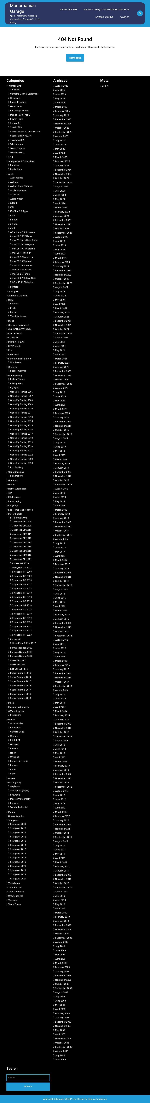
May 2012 (60, 803)
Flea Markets (16, 475)
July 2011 (60, 845)
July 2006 (60, 1055)
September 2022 (63, 283)
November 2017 (63, 526)
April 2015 (60, 656)
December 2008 (63, 975)
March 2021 (61, 358)
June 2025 (60, 144)
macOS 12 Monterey (22, 257)
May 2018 (60, 501)
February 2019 (62, 463)
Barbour (14, 303)
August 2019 (61, 438)
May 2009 (60, 954)
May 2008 (60, 1005)
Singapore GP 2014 (22, 597)
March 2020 (61, 409)
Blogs (11, 321)
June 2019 (60, 446)
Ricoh (13, 769)
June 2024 (60, 195)
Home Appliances (17, 488)
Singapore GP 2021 (22, 626)
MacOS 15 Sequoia (21, 269)
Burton (13, 312)
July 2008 (60, 996)
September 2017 (63, 535)
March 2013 (61, 761)
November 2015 (63, 627)
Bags (10, 300)
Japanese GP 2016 (21, 551)
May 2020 (60, 400)
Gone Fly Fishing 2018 (21, 438)
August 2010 (61, 891)
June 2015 (60, 648)
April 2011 (60, 858)
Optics (11, 719)
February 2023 (62, 262)
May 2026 (60, 98)
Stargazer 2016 (18, 853)
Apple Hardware (18, 190)
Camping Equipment (18, 325)
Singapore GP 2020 (22, 622)
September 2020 (63, 384)
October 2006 (62, 1042)
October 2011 (62, 833)
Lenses (14, 748)
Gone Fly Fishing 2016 (21, 429)
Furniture (14, 165)
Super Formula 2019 (20, 698)
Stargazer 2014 (18, 845)
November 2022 (63, 274)
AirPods (14, 182)
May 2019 (60, 451)
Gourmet (12, 480)
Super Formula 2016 (20, 685)
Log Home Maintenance (20, 509)
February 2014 (62, 715)
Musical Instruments (18, 707)
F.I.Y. (10, 350)
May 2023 (60, 249)
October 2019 (62, 430)
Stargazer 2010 (18, 828)
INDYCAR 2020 (17, 664)
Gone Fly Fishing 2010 (21, 408)
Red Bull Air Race (19, 669)
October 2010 (62, 883)
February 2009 (62, 967)
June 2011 (60, 849)
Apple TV (15, 194)
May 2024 (60, 199)
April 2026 (60, 102)
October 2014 (62, 682)
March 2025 (61, 157)
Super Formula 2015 (20, 681)
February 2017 (62, 564)
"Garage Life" (15, 86)
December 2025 (63, 119)
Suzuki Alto (16, 127)
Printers (14, 287)
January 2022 (62, 316)
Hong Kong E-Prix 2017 (24, 643)
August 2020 (61, 388)
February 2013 (62, 765)
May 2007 (60, 1030)
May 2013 (60, 753)
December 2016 (63, 572)
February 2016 (62, 614)
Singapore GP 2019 (22, 618)
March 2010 (61, 912)
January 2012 (62, 820)
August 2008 (61, 992)
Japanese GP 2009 (21, 525)
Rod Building (16, 467)
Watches (12, 900)
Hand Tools (16, 106)
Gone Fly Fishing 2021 (21, 450)
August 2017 (61, 539)
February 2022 (62, 312)
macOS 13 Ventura (21, 261)
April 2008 (60, 1009)
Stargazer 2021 (18, 870)
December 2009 (63, 925)
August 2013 (61, 740)
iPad (12, 215)
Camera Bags (17, 731)
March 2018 (61, 509)
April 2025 (60, 153)
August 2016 (61, 589)
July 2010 (60, 896)
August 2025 (61, 136)
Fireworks (15, 794)
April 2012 (60, 807)
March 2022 (61, 308)
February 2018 (62, 514)
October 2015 (62, 631)
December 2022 (63, 270)
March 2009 (61, 963)
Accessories (16, 177)
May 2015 (60, 652)
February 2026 (62, 111)
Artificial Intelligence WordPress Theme (64, 1099)
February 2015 (62, 665)
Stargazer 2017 (18, 857)
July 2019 (60, 442)
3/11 (10, 157)
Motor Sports (15, 514)
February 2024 (62, 211)
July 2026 (60, 90)
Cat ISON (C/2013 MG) (19, 329)
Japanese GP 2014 (21, 546)
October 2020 (62, 379)
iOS (12, 207)
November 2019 (63, 426)
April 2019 (60, 455)
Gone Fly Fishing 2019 (21, 442)
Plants (11, 812)
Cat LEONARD (15, 333)
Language (13, 505)
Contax (14, 736)
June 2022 (60, 295)
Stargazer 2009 (18, 824)
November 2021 (63, 325)
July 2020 (60, 392)
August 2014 (61, 690)
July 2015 (60, 644)
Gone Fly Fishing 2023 (21, 459)
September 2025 (63, 132)
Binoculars (15, 727)
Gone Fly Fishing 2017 (21, 434)
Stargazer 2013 (18, 841)
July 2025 (60, 140)
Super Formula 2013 (20, 673)
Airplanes (15, 786)
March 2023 (61, 258)
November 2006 (63, 1038)
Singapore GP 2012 (22, 588)
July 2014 (60, 694)
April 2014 (60, 707)
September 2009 (63, 938)
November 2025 (63, 123)
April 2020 (60, 405)
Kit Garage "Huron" (19, 110)
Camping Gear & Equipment (24, 93)
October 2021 (62, 329)
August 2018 (61, 488)
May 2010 (60, 904)
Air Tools (15, 89)
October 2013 (62, 732)
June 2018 (60, 497)
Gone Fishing (15, 375)
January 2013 (62, 770)
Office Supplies (16, 711)
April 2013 (60, 757)
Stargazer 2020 (18, 866)
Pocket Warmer (18, 370)
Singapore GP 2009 (22, 576)
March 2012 (61, 812)
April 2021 (60, 354)
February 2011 (62, 866)
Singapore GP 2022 (22, 630)
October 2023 (62, 228)
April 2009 (60, 959)
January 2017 (62, 568)
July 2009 (60, 946)
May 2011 (60, 854)
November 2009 (63, 929)
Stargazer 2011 (18, 832)
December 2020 (63, 371)
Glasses (14, 744)
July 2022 (60, 291)
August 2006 (61, 1051)
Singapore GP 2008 (22, 571)
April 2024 (60, 203)
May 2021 (60, 350)
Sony (12, 773)
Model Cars (16, 169)
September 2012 (63, 787)
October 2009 (62, 933)
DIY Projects (14, 346)
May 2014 (60, 703)
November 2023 (63, 224)
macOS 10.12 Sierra (22, 236)
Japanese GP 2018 (21, 555)
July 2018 (60, 493)
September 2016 (63, 585)
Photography (15, 782)
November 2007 (63, 1026)
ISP (10, 493)
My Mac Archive (104, 17)
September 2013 (63, 736)
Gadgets (12, 367)
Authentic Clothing (17, 295)
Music (11, 703)
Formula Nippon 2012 (21, 656)
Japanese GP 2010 (21, 530)
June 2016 (60, 598)
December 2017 (63, 522)
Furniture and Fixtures (19, 358)
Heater (11, 484)
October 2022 (62, 279)
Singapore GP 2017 (22, 609)
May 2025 (60, 149)
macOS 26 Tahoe (21, 274)
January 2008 (62, 1017)
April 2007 (60, 1034)
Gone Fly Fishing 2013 (21, 417)
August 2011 (61, 841)
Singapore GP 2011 (22, 584)
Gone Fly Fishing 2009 (21, 404)
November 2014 (63, 677)
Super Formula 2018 (20, 694)
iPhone (13, 224)
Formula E (15, 639)
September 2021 (63, 333)
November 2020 (63, 375)
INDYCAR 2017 (17, 660)
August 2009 (61, 942)
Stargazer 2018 (18, 862)
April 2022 (60, 304)
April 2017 (60, 556)
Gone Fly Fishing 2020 (21, 446)
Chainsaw (15, 98)
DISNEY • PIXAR (16, 342)
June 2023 (60, 245)
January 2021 (62, 367)
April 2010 (60, 908)
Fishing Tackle (17, 379)
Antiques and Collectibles (21, 161)
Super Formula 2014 (20, 677)
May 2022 (60, 300)
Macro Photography (20, 799)
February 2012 (62, 816)
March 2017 (61, 560)
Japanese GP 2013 (21, 542)
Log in (105, 86)
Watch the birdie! (19, 807)
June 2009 (60, 950)
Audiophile (13, 291)
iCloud (13, 203)
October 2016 (62, 581)
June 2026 (60, 94)
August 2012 (61, 791)
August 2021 (61, 337)
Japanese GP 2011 (21, 534)
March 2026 (61, 107)
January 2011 (62, 870)
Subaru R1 (15, 123)
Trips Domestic (16, 891)
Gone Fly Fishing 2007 (21, 396)
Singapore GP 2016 (22, 605)
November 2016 (63, 577)
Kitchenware (14, 497)
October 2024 (62, 178)
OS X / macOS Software (22, 232)
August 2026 (61, 86)
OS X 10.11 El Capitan (23, 282)
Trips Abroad (15, 887)
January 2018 (62, 518)
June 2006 (60, 1059)
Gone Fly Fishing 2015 (21, 425)
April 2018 (60, 505)
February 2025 (62, 161)
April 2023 (60, 253)
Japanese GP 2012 (21, 538)
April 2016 (60, 606)
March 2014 (61, 711)
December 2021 (63, 321)
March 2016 (61, 610)
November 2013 (63, 728)
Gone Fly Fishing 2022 (21, 454)
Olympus (14, 757)
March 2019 (61, 459)
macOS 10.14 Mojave (23, 244)
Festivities (13, 354)
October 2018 (62, 480)
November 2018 (63, 476)
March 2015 (61, 661)
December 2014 (63, 673)
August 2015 (61, 640)
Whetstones (16, 144)
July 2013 (60, 745)
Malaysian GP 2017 (22, 567)
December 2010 (63, 875)
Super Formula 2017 (20, 689)
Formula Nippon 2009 (21, 647)
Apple (11, 174)
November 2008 (63, 980)
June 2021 (60, 346)
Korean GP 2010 (20, 563)
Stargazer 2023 (18, 874)
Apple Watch (16, 198)
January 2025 (62, 165)
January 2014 (62, 719)
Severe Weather (16, 816)
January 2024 (62, 216)
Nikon (13, 752)
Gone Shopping (16, 472)
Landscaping (14, 501)
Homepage (76, 57)
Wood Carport (17, 148)
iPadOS (14, 219)
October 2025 (62, 127)
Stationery (15, 715)
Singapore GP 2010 (22, 580)
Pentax (13, 765)
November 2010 (63, 879)
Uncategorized (15, 896)
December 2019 (63, 421)
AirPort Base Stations (21, 186)
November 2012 (63, 778)
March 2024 (61, 207)
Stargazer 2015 (18, 849)
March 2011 (61, 862)
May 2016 (60, 602)
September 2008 (63, 988)
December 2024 (63, 169)
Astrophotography (19, 790)
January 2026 (62, 115)
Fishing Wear (16, 383)
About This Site (68, 9)
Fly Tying (14, 387)
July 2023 (60, 241)
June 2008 (60, 1000)
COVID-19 (124, 17)
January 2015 (62, 669)
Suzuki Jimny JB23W (20, 135)
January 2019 (62, 468)
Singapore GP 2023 (22, 635)
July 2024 (60, 191)
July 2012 (60, 795)
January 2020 (62, 417)
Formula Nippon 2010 (21, 652)
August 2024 (61, 186)
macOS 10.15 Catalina (23, 248)
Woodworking (17, 152)
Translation (14, 883)
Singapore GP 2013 (22, 593)
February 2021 (62, 363)
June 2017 (60, 547)
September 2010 (63, 887)
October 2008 (62, 984)
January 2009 (62, 971)
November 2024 (63, 174)
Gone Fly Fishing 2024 (21, 463)
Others (11, 778)
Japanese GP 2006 (21, 521)
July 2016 (60, 593)
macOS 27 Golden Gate (24, 278)
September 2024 (63, 182)
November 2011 (63, 828)
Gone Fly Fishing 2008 (21, 400)
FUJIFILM (15, 740)
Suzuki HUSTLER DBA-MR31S (25, 131)
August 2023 (61, 237)
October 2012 (62, 782)
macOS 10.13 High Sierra (25, 240)
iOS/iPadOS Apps (19, 211)
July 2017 (60, 543)
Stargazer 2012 (18, 836)
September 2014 (63, 686)
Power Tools (16, 119)
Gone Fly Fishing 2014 (21, 421)
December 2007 (63, 1022)
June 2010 (60, 900)
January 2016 (62, 619)
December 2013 (63, 723)
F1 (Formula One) (19, 517)
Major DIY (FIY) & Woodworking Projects (106, 9)
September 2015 (63, 635)
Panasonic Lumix (19, 761)
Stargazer (13, 820)
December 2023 (63, 220)
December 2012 (63, 774)
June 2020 (60, 396)
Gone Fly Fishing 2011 (21, 412)
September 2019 (63, 434)
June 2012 (60, 799)
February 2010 (62, 917)
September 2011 (63, 837)
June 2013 (60, 749)
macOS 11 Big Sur (21, 253)
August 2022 (61, 287)
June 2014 (60, 698)
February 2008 (62, 1013)
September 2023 (63, 232)
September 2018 (63, 484)
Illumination (16, 362)
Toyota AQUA (17, 140)
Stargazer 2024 (18, 878)
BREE (13, 308)
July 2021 (60, 342)
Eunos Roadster (18, 102)
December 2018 (63, 472)
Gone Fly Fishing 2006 (21, 392)
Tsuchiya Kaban (18, 316)
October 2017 (62, 530)
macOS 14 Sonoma (22, 265)
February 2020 (62, 413)
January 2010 (62, 921)
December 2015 (63, 623)
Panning (14, 803)
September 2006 (63, 1047)
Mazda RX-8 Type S (20, 115)
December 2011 (63, 824)
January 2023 (62, 266)
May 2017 (60, 551)
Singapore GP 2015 (22, 601)
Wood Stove (14, 904)
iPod (12, 228)
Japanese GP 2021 (21, 559)
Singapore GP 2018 (22, 613)
